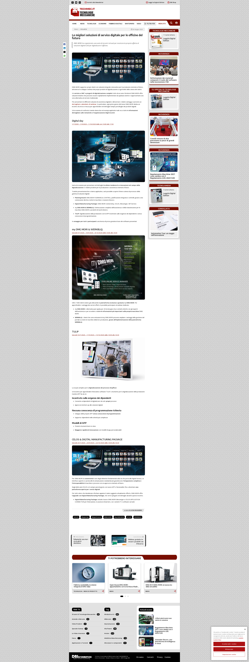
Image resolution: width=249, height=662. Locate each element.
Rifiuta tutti (229, 649)
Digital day (85, 517)
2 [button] (125, 596)
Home (74, 23)
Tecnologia (91, 23)
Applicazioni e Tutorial (81, 643)
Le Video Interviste (80, 633)
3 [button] (128, 596)
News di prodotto (90, 591)
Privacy (160, 657)
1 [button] (122, 596)
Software (110, 629)
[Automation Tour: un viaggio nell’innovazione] (164, 221)
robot (109, 633)
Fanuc (75, 638)
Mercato (110, 619)
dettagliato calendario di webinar (84, 104)
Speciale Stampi (79, 629)
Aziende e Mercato (80, 619)
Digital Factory (97, 517)
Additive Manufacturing (115, 638)
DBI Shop (173, 2)
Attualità (83, 29)
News (82, 23)
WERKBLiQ (138, 517)
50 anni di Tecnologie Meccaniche (85, 614)
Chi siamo (140, 657)
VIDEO (139, 23)
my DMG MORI (119, 517)
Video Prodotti (79, 624)
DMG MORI (108, 517)
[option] (89, 578)
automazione (112, 624)
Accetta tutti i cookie (229, 644)
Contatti (150, 657)
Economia (102, 23)
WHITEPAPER (129, 23)
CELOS (76, 517)
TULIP (129, 517)
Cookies (168, 657)
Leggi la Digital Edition (156, 2)
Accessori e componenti (115, 643)
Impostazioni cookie (229, 654)
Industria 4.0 (111, 614)
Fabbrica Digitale (115, 23)
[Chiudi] (245, 629)
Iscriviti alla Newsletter (95, 2)
